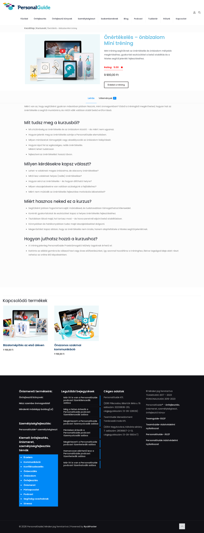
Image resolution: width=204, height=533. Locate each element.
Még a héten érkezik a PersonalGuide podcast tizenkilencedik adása (76, 412)
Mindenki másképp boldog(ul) (36, 409)
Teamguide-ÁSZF (156, 418)
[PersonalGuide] (27, 6)
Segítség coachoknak (36, 498)
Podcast (28, 494)
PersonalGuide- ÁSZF (158, 434)
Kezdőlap (29, 28)
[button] (113, 68)
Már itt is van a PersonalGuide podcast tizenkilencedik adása (80, 400)
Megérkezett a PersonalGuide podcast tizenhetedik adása (80, 443)
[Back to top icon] (182, 526)
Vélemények (107, 98)
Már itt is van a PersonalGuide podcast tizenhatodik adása (80, 464)
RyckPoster (90, 526)
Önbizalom (30, 475)
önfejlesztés (172, 404)
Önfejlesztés (31, 480)
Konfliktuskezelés (33, 466)
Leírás (91, 98)
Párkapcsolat (31, 489)
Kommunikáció (32, 462)
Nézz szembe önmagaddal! (34, 403)
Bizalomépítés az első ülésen (23, 345)
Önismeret (30, 485)
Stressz (28, 503)
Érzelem (28, 457)
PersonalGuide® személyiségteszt (38, 429)
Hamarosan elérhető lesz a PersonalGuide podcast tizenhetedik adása (78, 454)
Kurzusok (41, 28)
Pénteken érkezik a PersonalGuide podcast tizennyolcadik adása (76, 433)
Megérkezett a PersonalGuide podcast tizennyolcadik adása (80, 422)
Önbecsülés (30, 471)
